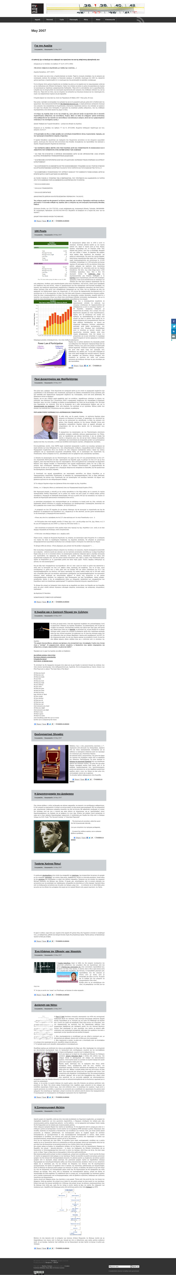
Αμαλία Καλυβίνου (64, 963)
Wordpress (48, 1262)
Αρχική (37, 19)
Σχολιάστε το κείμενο (62, 221)
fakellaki (72, 629)
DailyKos (73, 278)
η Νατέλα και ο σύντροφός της (71, 967)
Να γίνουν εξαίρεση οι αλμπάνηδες (45, 657)
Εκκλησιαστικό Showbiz (48, 734)
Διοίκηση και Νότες (45, 1004)
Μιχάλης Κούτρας (47, 1266)
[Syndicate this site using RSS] (141, 20)
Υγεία (62, 19)
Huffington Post (94, 274)
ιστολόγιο (41, 879)
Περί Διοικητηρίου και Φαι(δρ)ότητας (56, 379)
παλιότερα (75, 875)
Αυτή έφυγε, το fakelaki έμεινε (43, 661)
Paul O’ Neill (60, 1016)
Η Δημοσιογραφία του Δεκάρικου (54, 793)
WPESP (56, 1262)
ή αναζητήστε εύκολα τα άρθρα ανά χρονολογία (124, 1271)
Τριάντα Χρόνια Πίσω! (47, 863)
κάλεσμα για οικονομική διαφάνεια (80, 761)
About (98, 19)
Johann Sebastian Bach (74, 1056)
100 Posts (40, 231)
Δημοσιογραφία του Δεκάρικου (44, 406)
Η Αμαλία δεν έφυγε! (40, 659)
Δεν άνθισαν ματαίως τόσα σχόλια (44, 655)
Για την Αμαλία (43, 45)
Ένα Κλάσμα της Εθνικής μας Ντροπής (57, 951)
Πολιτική (49, 19)
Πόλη (86, 19)
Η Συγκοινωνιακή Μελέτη (49, 1107)
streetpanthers (47, 875)
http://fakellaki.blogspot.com (69, 104)
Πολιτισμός (74, 19)
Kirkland (89, 1187)
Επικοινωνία (110, 19)
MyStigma (88, 8)
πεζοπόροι (48, 877)
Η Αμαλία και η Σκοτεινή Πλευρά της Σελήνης (61, 612)
